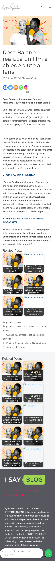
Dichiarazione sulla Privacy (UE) (21, 490)
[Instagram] (26, 87)
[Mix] (15, 87)
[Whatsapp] (21, 87)
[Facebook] (5, 87)
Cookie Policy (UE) (14, 495)
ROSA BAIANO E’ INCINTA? (20, 175)
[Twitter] (10, 87)
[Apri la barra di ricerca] (42, 7)
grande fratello (13, 322)
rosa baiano (28, 326)
